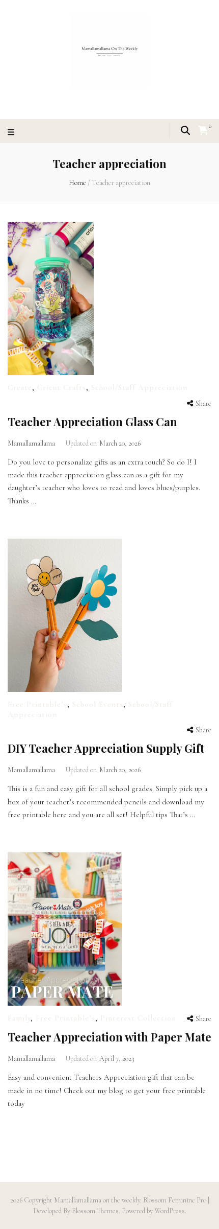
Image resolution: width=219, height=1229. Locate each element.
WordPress (169, 1211)
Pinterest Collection (138, 1018)
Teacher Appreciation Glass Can (92, 421)
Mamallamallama (31, 443)
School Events (97, 704)
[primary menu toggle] (12, 132)
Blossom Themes (94, 1211)
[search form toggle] (185, 130)
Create (20, 387)
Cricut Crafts (61, 387)
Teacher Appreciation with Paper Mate (109, 1037)
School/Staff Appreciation (139, 387)
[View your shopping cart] (203, 130)
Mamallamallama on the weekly (97, 1200)
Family (19, 1018)
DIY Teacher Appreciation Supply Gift (106, 748)
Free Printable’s (37, 704)
